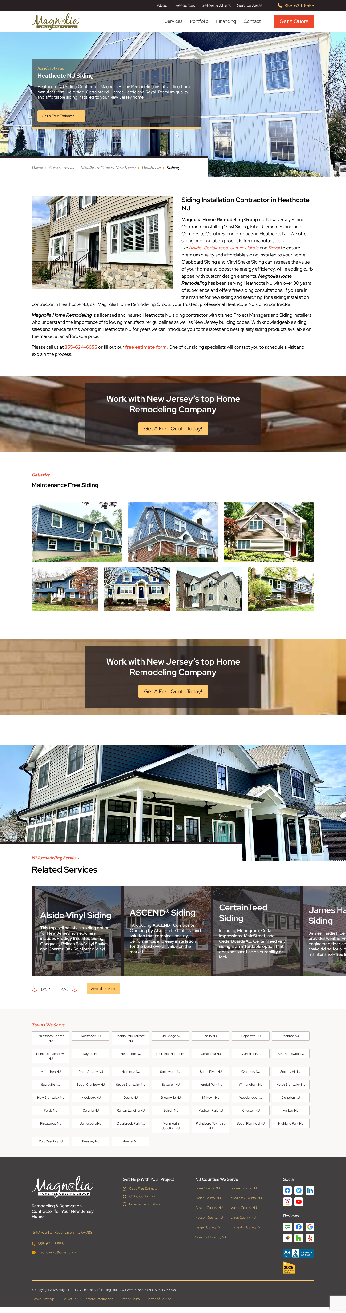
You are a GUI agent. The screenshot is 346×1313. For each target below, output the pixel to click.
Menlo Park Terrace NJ (131, 1038)
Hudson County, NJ (209, 1218)
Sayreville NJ (50, 1084)
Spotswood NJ (170, 1071)
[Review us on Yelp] (310, 1238)
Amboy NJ (290, 1110)
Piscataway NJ (50, 1123)
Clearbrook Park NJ (131, 1123)
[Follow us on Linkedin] (310, 1190)
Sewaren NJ (171, 1084)
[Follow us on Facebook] (287, 1190)
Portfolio (199, 21)
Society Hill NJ (290, 1071)
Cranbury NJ (250, 1071)
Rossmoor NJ (91, 1036)
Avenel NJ (130, 1141)
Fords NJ (50, 1110)
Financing (226, 21)
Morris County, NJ (208, 1198)
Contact (252, 21)
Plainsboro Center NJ (50, 1038)
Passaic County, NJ (209, 1208)
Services (173, 21)
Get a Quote (294, 21)
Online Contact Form (144, 1196)
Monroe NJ (290, 1036)
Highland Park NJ (290, 1123)
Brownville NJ (171, 1097)
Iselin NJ (211, 1036)
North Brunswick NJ (290, 1084)
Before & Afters (216, 5)
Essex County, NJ (207, 1188)
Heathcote (151, 167)
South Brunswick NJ (130, 1084)
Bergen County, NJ (208, 1227)
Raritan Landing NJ (131, 1110)
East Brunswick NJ (290, 1054)
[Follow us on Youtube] (299, 1202)
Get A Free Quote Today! (173, 428)
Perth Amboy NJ (91, 1071)
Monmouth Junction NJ (171, 1125)
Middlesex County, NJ (246, 1198)
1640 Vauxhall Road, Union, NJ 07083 (62, 1232)
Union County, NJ (243, 1218)
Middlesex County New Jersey (108, 167)
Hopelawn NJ (251, 1036)
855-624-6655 (299, 5)
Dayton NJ (90, 1054)
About (163, 5)
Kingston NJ (251, 1110)
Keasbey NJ (90, 1141)
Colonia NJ (91, 1110)
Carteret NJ (250, 1054)
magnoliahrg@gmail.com (56, 1252)
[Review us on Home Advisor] (287, 1238)
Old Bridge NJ (171, 1036)
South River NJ (211, 1071)
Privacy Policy (130, 1299)
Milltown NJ (210, 1097)
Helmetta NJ (130, 1071)
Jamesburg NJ (90, 1123)
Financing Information (144, 1204)
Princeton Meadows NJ (50, 1056)
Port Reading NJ (51, 1141)
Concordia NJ (211, 1054)
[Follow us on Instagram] (287, 1202)
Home (37, 167)
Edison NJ (170, 1110)
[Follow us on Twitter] (299, 1190)
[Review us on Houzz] (299, 1238)
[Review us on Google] (310, 1227)
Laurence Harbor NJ (170, 1054)
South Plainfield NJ (251, 1123)
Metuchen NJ (51, 1071)
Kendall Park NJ (210, 1084)
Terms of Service (159, 1299)
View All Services (103, 988)
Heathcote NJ (131, 1054)
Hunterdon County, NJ (246, 1227)
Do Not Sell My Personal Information (87, 1299)
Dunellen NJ (291, 1097)
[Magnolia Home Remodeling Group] (56, 21)
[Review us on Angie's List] (287, 1227)
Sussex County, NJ (244, 1188)
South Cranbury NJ (91, 1084)
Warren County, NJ (244, 1208)
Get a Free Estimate (143, 1188)
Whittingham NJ (250, 1084)
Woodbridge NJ (250, 1097)
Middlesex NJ (91, 1097)
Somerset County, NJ (210, 1237)
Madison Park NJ (210, 1110)
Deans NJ (131, 1097)
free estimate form (146, 347)
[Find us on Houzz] (298, 1267)
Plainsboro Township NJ (210, 1125)
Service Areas (249, 5)
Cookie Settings (43, 1299)
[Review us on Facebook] (299, 1227)
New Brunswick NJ (50, 1097)
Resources (185, 5)
